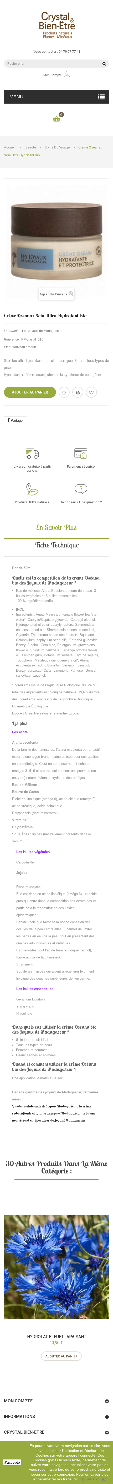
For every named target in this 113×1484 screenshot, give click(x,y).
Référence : (12, 339)
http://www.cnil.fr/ (92, 1479)
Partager (17, 420)
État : (7, 347)
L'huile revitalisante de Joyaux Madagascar (44, 1106)
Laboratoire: (12, 331)
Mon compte (52, 75)
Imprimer (77, 392)
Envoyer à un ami (64, 392)
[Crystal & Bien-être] (56, 25)
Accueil (9, 147)
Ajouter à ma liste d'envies (91, 392)
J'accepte (12, 1462)
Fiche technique (56, 544)
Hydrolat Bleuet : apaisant (56, 1336)
